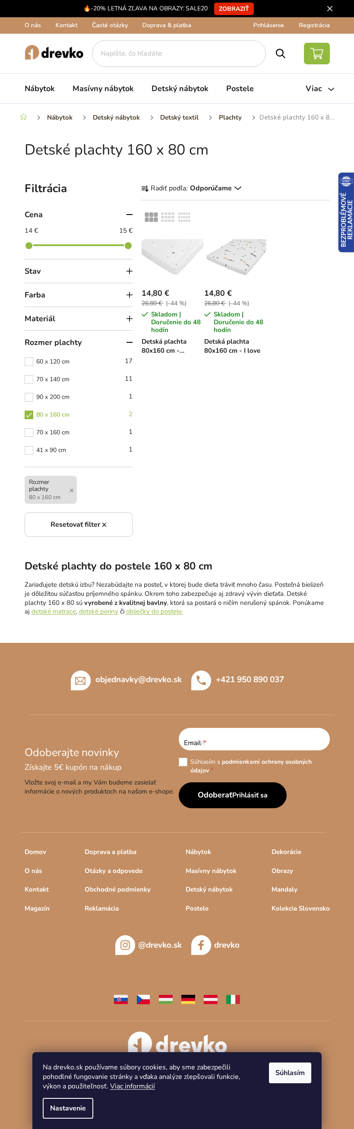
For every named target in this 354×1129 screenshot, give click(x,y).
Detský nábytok (209, 889)
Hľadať (280, 53)
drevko (227, 945)
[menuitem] (39, 88)
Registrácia (314, 25)
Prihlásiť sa (250, 795)
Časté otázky (110, 25)
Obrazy (282, 871)
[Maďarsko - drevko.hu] (166, 998)
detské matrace (54, 611)
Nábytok (198, 852)
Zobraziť (234, 9)
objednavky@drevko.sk (138, 679)
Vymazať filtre (79, 524)
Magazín (37, 908)
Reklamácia (102, 908)
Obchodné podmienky (118, 889)
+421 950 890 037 (250, 679)
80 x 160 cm (84, 414)
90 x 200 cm (84, 396)
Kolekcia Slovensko (301, 908)
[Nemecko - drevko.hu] (188, 998)
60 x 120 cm (84, 361)
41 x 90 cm (84, 449)
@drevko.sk (160, 945)
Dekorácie (286, 852)
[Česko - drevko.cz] (143, 998)
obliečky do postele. (154, 611)
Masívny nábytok (211, 871)
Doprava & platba (166, 25)
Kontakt (66, 25)
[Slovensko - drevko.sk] (121, 998)
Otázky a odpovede (113, 871)
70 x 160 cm (84, 431)
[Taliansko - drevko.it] (233, 998)
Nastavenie (68, 1108)
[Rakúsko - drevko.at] (211, 998)
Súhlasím (290, 1073)
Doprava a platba (110, 852)
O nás (33, 25)
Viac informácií (132, 1086)
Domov (35, 852)
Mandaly (284, 889)
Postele (197, 908)
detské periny (98, 611)
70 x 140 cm (84, 378)
